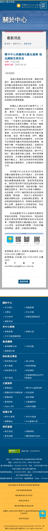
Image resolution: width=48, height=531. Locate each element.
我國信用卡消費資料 (14, 392)
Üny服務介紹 (32, 421)
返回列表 (24, 281)
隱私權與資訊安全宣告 (24, 495)
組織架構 (30, 307)
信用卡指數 (31, 406)
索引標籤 (30, 397)
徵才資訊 (9, 431)
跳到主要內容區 (7, 2)
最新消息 (9, 321)
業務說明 (9, 397)
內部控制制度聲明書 (24, 490)
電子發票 (9, 378)
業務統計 (9, 388)
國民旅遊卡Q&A (33, 436)
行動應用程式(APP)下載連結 (34, 376)
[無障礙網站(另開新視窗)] (14, 451)
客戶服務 (9, 366)
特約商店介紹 (11, 361)
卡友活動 (30, 346)
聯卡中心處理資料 (34, 388)
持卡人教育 (10, 417)
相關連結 (9, 421)
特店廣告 (30, 370)
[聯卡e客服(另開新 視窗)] (43, 519)
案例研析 (9, 402)
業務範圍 (9, 331)
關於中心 (17, 44)
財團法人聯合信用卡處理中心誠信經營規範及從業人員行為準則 (24, 512)
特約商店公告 (11, 370)
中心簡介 (9, 307)
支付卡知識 (31, 417)
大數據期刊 (31, 402)
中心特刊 (9, 317)
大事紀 (8, 312)
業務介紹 (30, 331)
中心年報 (30, 312)
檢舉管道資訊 (24, 518)
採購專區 (30, 431)
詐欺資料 (30, 392)
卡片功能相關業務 (13, 336)
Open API (9, 406)
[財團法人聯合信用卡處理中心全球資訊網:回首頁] (30, 5)
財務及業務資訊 (33, 317)
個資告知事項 (24, 501)
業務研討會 (10, 351)
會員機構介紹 (11, 346)
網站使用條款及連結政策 (24, 506)
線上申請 (30, 361)
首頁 (8, 44)
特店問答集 (31, 366)
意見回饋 (9, 436)
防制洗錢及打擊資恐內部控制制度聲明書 (24, 485)
